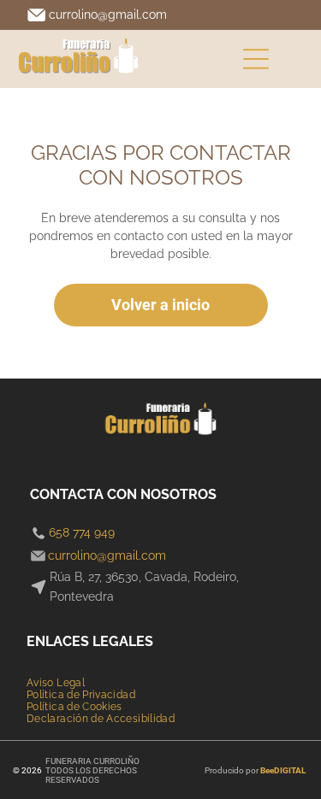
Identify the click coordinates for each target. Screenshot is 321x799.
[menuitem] (56, 683)
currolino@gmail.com (108, 14)
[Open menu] (256, 59)
